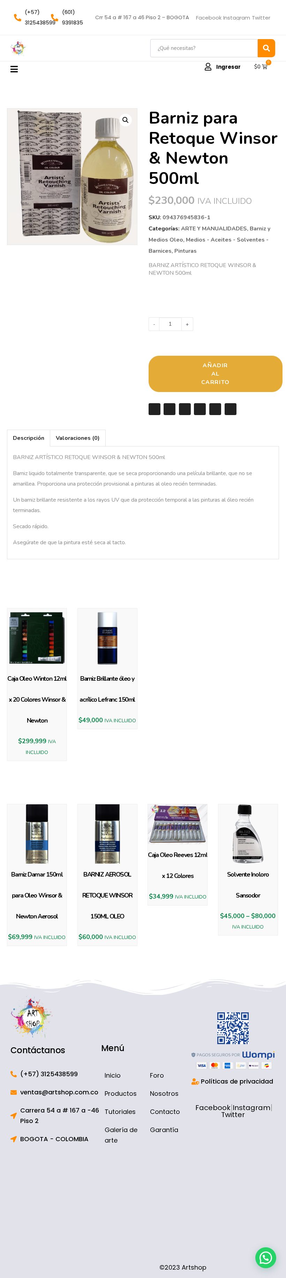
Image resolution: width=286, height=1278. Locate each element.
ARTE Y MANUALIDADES (214, 228)
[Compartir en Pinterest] (200, 409)
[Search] (266, 48)
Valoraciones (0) (78, 438)
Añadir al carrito (215, 374)
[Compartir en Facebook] (169, 409)
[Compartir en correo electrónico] (154, 409)
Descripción (28, 438)
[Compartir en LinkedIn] (215, 409)
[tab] (28, 438)
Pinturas (185, 251)
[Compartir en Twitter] (185, 409)
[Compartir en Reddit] (230, 409)
